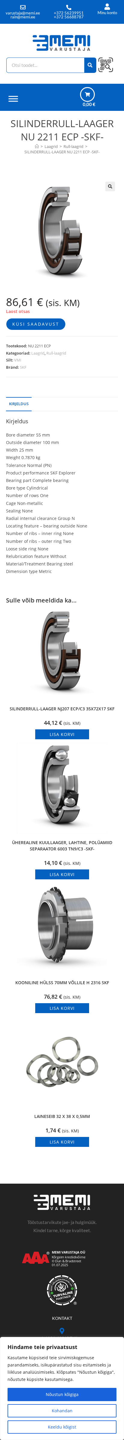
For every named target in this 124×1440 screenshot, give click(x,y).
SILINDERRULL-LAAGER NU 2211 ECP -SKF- (62, 152)
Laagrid (38, 353)
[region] (62, 1388)
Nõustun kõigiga (62, 1394)
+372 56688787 (69, 16)
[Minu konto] (107, 7)
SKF (23, 367)
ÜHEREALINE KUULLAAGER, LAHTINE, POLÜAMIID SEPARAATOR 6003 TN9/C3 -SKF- (62, 846)
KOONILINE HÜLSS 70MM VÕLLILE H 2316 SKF (62, 982)
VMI (17, 360)
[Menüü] (13, 99)
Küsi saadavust (35, 324)
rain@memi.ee (23, 16)
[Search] (90, 65)
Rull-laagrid (56, 353)
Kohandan (62, 1410)
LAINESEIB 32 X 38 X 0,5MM (62, 1116)
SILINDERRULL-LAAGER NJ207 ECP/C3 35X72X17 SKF (62, 709)
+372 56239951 (69, 13)
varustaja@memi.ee (23, 13)
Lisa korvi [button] (62, 734)
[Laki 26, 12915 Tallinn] (62, 1331)
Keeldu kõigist (62, 1427)
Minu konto (107, 12)
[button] (110, 186)
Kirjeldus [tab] (19, 403)
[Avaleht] (37, 146)
